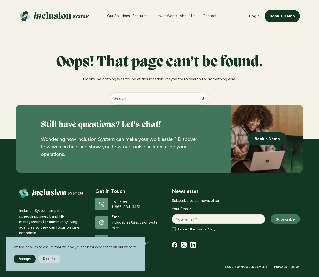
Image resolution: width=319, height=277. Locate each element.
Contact (210, 16)
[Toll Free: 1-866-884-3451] (101, 204)
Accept (25, 259)
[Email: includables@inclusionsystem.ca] (101, 222)
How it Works (166, 16)
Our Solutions (118, 16)
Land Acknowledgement (246, 267)
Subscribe (285, 219)
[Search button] (202, 98)
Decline (49, 259)
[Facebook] (174, 245)
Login (254, 16)
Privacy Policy (205, 229)
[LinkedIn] (193, 245)
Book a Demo (282, 16)
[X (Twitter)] (184, 245)
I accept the (196, 229)
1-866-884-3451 (126, 207)
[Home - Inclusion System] (59, 16)
